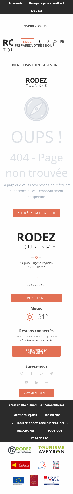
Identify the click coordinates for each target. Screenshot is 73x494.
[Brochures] (11, 430)
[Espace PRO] (24, 438)
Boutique (54, 430)
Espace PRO (39, 438)
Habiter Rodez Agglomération (40, 423)
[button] (54, 42)
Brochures (25, 430)
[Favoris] (47, 41)
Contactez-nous (36, 298)
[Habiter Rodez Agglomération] (9, 423)
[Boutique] (41, 430)
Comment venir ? (36, 393)
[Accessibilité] (39, 41)
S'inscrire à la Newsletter (36, 351)
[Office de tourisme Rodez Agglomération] (36, 82)
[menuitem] (34, 26)
